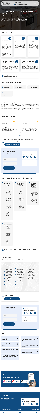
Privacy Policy (20, 409)
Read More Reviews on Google (12, 144)
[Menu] (35, 3)
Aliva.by (37, 409)
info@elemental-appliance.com (21, 4)
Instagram (8, 381)
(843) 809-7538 (18, 2)
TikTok (25, 381)
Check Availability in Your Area (12, 298)
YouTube (17, 381)
